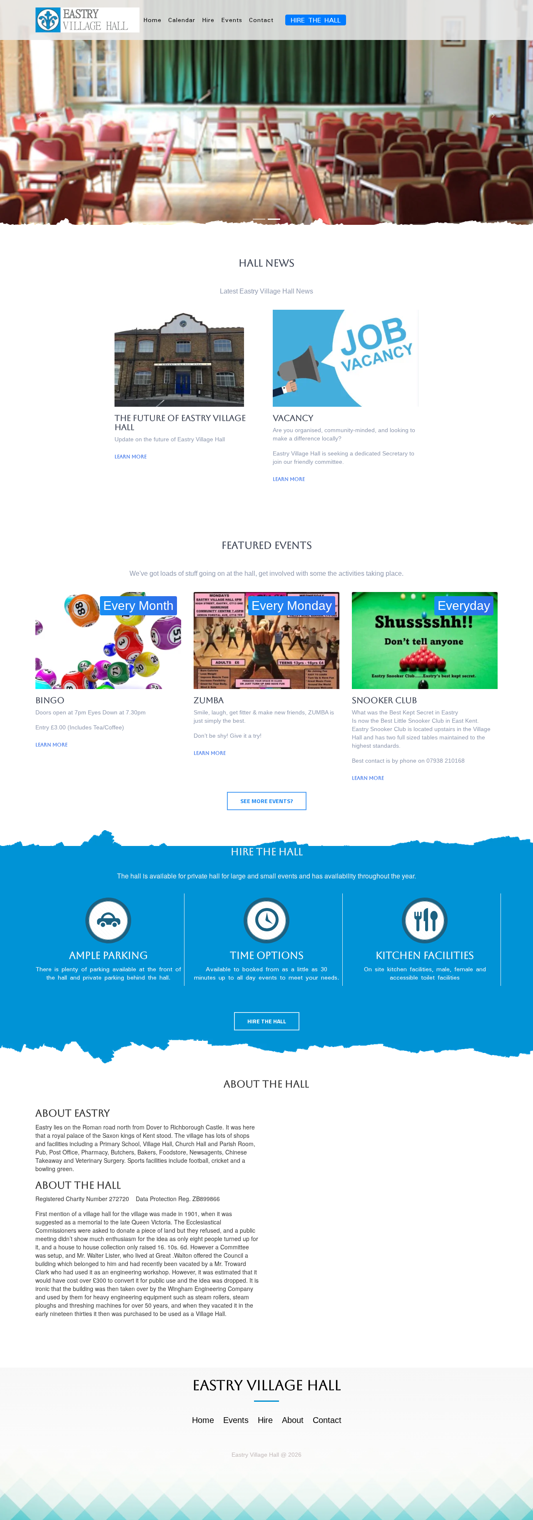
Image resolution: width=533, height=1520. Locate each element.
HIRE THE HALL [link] (316, 20)
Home (152, 20)
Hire (208, 20)
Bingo (50, 700)
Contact (261, 20)
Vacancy (293, 418)
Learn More (131, 457)
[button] (40, 115)
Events (231, 20)
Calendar (181, 20)
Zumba (209, 700)
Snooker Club (384, 700)
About (293, 1420)
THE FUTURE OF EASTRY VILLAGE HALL (180, 422)
